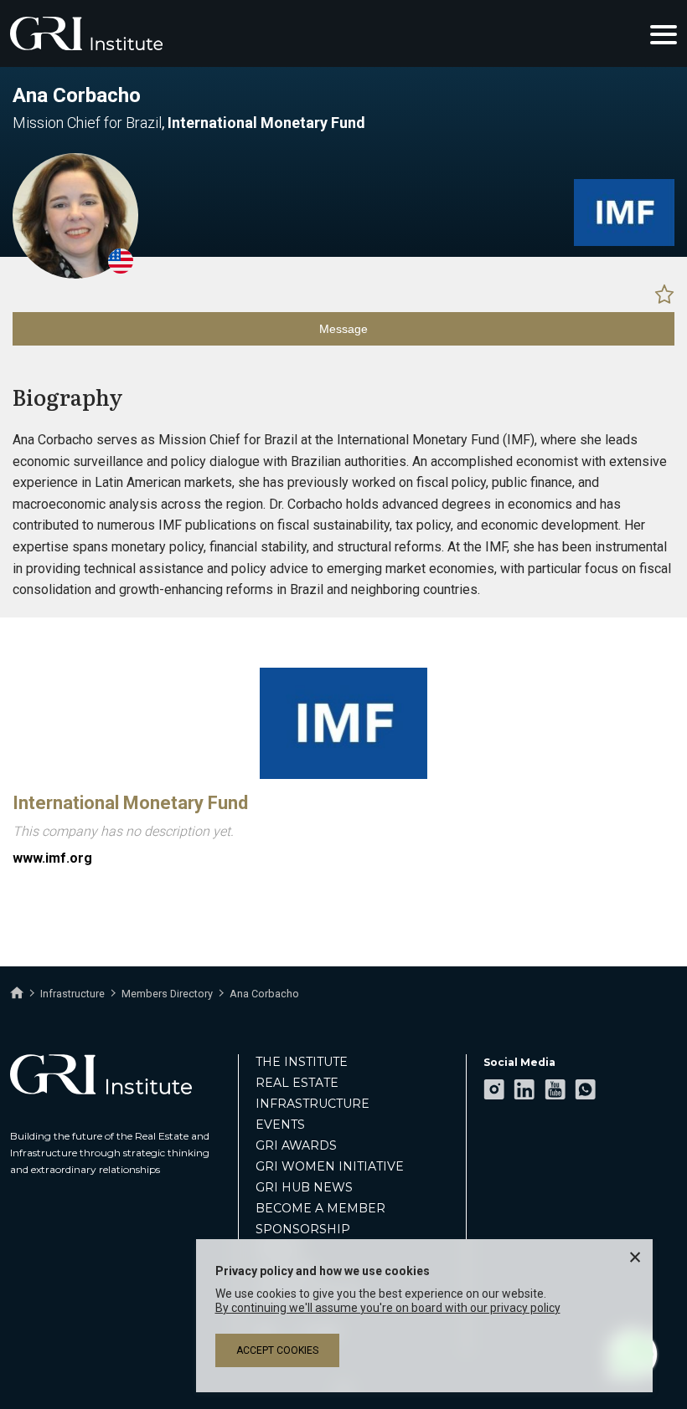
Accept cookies (277, 1350)
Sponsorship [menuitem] (303, 1229)
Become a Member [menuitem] (320, 1208)
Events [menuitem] (280, 1124)
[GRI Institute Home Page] (86, 33)
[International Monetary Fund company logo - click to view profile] (343, 774)
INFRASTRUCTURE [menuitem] (312, 1103)
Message (343, 329)
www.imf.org (52, 858)
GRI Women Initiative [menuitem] (330, 1166)
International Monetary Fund (130, 802)
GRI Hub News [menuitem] (304, 1187)
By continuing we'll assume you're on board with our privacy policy (387, 1307)
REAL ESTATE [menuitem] (297, 1082)
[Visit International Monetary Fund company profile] (624, 241)
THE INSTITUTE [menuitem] (302, 1061)
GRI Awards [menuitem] (296, 1145)
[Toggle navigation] (663, 33)
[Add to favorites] (664, 294)
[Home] (16, 993)
